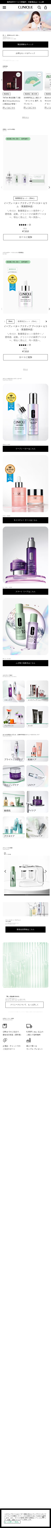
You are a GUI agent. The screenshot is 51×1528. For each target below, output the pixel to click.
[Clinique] (25, 7)
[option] (12, 90)
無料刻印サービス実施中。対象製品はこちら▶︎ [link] (25, 2)
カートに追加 (25, 237)
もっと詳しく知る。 (12, 1522)
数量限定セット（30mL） (28, 321)
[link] (25, 162)
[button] (46, 7)
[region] (25, 1518)
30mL (10, 321)
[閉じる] (43, 1517)
